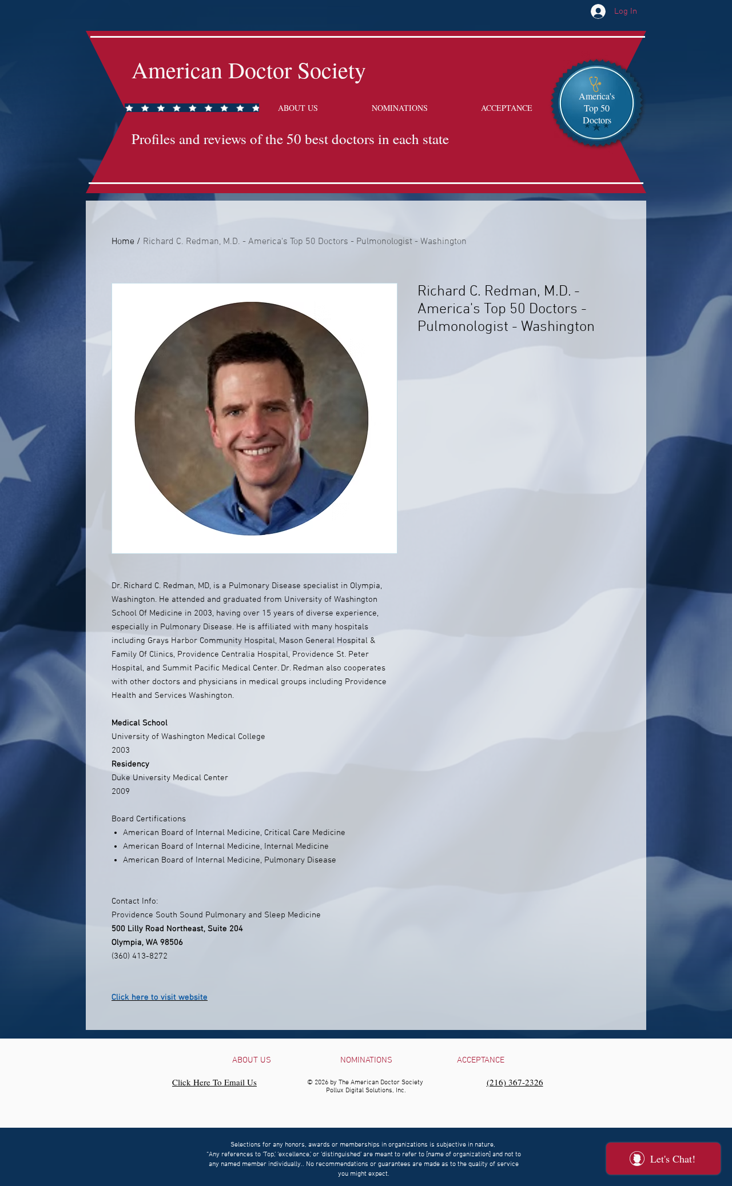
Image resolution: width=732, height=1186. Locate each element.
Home (123, 241)
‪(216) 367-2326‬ (515, 1082)
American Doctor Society (249, 69)
